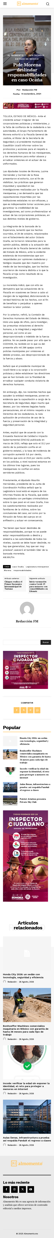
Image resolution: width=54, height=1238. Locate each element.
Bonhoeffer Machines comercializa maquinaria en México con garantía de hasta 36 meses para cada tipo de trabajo (35, 756)
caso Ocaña (18, 567)
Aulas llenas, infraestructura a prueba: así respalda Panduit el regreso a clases (35, 787)
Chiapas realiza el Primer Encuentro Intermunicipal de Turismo (13, 585)
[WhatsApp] (37, 710)
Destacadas (36, 55)
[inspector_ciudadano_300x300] (25, 688)
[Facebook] (17, 710)
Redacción (12, 982)
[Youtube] (30, 1189)
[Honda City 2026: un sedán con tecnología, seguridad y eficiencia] (10, 741)
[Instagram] (14, 1189)
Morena (7, 570)
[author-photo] (5, 981)
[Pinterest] (30, 710)
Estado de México (27, 59)
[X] (24, 710)
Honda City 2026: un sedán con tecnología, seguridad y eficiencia (34, 741)
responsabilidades (23, 570)
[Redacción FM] (27, 609)
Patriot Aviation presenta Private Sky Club (33, 800)
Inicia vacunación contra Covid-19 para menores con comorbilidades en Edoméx (38, 586)
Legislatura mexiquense (37, 567)
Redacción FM (29, 90)
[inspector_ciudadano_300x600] (25, 901)
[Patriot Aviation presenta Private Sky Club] (10, 800)
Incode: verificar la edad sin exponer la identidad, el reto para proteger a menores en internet (34, 773)
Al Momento (16, 55)
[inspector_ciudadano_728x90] (27, 108)
